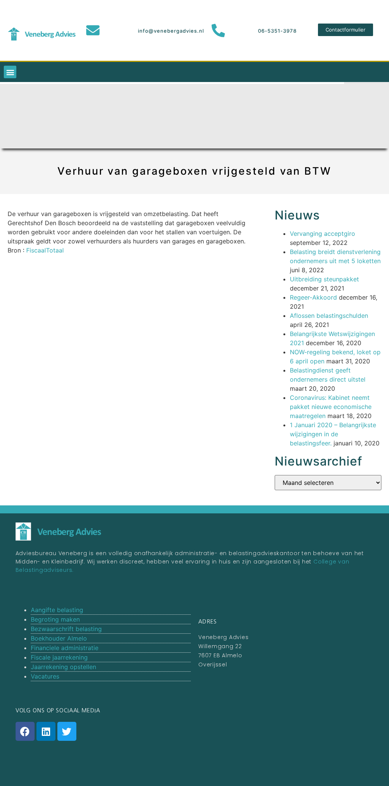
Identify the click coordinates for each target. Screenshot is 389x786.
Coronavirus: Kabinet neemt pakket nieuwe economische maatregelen (331, 407)
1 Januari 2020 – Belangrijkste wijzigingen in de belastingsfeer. (333, 434)
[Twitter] (66, 731)
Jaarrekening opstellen (63, 667)
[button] (345, 30)
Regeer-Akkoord (313, 297)
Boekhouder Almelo (59, 638)
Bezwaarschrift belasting (66, 629)
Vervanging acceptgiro (322, 233)
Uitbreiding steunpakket (324, 279)
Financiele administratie (64, 648)
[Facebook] (25, 731)
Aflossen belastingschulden (329, 315)
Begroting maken (55, 619)
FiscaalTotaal (45, 250)
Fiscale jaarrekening (59, 657)
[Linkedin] (45, 731)
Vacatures (45, 676)
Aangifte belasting (57, 610)
